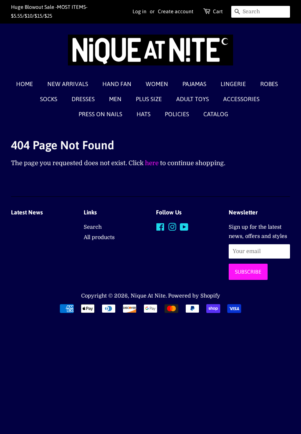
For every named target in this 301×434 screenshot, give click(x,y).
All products (99, 237)
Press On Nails (100, 114)
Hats (143, 114)
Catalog (215, 114)
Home (24, 84)
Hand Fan (116, 84)
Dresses (83, 99)
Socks (48, 99)
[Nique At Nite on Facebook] (160, 228)
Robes (269, 84)
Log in (139, 11)
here (152, 163)
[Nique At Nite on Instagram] (172, 228)
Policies (177, 114)
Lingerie (233, 84)
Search (93, 227)
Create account (175, 11)
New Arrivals (67, 84)
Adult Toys (192, 99)
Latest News (27, 212)
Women (157, 84)
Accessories (241, 99)
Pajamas (194, 84)
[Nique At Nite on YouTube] (184, 228)
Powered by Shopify (194, 296)
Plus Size (149, 99)
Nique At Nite (148, 296)
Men (115, 99)
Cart (218, 11)
